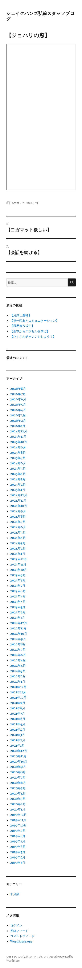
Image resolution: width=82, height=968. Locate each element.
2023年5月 (18, 596)
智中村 (15, 202)
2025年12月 (18, 431)
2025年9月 (18, 447)
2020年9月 (18, 767)
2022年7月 (18, 649)
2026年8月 (18, 389)
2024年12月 (18, 495)
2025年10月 (18, 442)
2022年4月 (18, 665)
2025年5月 (18, 468)
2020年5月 (18, 788)
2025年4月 (18, 474)
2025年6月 (18, 463)
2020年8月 (18, 772)
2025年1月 (17, 490)
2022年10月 (18, 634)
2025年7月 (18, 458)
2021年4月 (17, 729)
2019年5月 (17, 852)
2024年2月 (18, 548)
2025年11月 (18, 436)
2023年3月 (17, 607)
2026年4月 (18, 410)
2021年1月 (17, 745)
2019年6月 (18, 847)
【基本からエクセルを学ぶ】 (30, 331)
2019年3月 (17, 863)
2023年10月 (18, 570)
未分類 (14, 894)
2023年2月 (18, 612)
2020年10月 (18, 761)
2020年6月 (18, 783)
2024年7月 (18, 522)
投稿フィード (19, 931)
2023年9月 (18, 575)
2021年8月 (17, 708)
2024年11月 (18, 500)
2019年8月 (17, 836)
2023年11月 (18, 564)
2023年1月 (17, 618)
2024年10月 (18, 506)
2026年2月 (18, 420)
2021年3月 (17, 735)
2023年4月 (18, 602)
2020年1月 (17, 809)
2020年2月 (18, 804)
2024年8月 (18, 516)
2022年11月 (18, 628)
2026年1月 (17, 426)
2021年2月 (17, 740)
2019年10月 (18, 825)
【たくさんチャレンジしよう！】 (33, 336)
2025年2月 (18, 484)
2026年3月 (18, 415)
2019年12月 (18, 815)
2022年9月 (18, 639)
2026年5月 (18, 404)
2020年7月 (18, 777)
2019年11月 (18, 820)
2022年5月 (18, 660)
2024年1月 (17, 554)
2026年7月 (18, 394)
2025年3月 (18, 479)
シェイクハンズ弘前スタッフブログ (26, 956)
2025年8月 (18, 452)
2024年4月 (18, 538)
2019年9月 (18, 831)
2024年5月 (18, 532)
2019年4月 (17, 857)
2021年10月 (18, 697)
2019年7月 (17, 841)
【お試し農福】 (20, 315)
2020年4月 (18, 793)
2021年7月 (17, 713)
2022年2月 (18, 676)
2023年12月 (18, 559)
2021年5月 (17, 724)
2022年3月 (18, 671)
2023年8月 (18, 580)
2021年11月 (18, 692)
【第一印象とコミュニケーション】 (34, 320)
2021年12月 (18, 687)
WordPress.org (21, 941)
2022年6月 (18, 655)
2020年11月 (18, 756)
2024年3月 (18, 543)
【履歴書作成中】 (22, 326)
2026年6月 (18, 399)
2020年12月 (18, 751)
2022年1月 (17, 681)
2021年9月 (17, 703)
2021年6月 (17, 719)
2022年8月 (18, 644)
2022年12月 (18, 623)
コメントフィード (22, 936)
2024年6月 (18, 527)
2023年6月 (18, 591)
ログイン (16, 925)
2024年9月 (18, 511)
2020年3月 (18, 799)
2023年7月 (17, 586)
